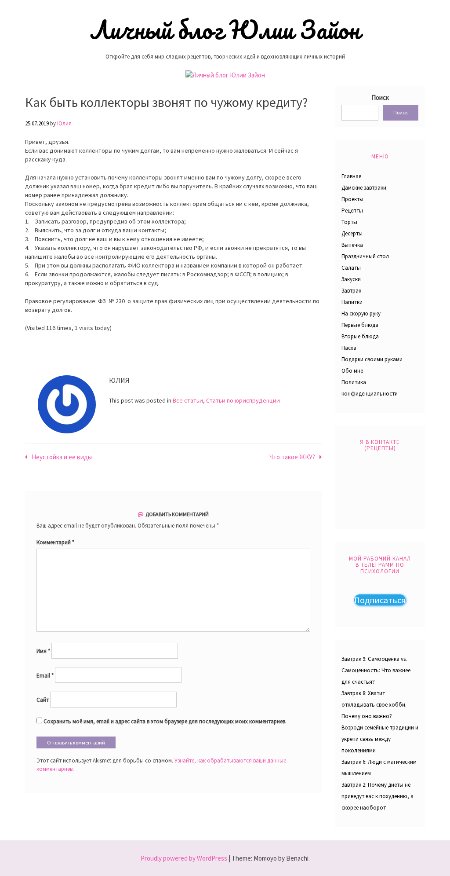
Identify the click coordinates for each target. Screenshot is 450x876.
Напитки (352, 302)
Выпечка (352, 245)
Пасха (348, 348)
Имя (43, 651)
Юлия (64, 123)
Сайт (42, 700)
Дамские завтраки (363, 187)
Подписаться (380, 599)
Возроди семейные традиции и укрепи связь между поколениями (379, 739)
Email (45, 675)
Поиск (380, 97)
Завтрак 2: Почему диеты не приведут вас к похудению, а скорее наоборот (377, 796)
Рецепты (352, 210)
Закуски (351, 279)
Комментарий (55, 542)
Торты (349, 222)
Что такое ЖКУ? (292, 457)
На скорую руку (361, 313)
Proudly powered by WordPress (184, 858)
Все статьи (188, 400)
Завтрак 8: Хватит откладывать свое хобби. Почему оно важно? (373, 704)
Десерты (352, 233)
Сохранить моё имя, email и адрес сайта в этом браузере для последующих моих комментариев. (165, 721)
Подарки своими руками (372, 359)
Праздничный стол (365, 256)
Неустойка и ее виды (62, 457)
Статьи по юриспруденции (243, 400)
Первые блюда (359, 325)
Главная (351, 176)
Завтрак (351, 290)
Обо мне (352, 370)
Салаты (351, 267)
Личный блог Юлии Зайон (225, 29)
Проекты (352, 199)
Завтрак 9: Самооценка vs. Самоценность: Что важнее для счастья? (375, 670)
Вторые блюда (360, 336)
